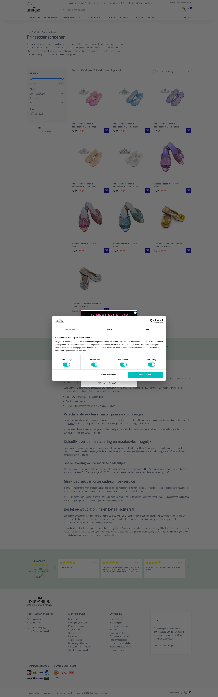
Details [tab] (109, 329)
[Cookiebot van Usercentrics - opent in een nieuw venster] (152, 321)
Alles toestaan (145, 375)
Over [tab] (147, 329)
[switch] (94, 365)
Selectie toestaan (108, 375)
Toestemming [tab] (71, 329)
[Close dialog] (135, 312)
